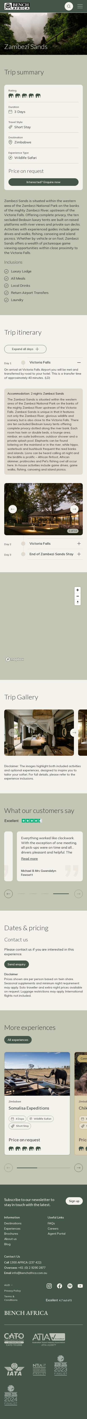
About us (10, 1239)
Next (74, 732)
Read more (29, 858)
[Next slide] (78, 894)
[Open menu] (80, 6)
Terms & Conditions (11, 1298)
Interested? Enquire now (43, 182)
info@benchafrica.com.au (29, 1273)
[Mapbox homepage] (14, 659)
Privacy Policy (12, 1290)
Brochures (11, 1233)
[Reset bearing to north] (78, 602)
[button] (12, 509)
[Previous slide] (8, 894)
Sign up (74, 1201)
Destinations (13, 1223)
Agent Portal (56, 1233)
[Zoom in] (78, 590)
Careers (53, 1228)
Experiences (12, 1228)
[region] (43, 624)
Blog (7, 1244)
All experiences (18, 1040)
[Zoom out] (78, 596)
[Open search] (69, 6)
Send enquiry (17, 964)
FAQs (51, 1223)
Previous (12, 732)
